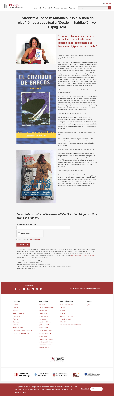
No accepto (85, 389)
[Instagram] (28, 289)
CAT (104, 3)
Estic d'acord (96, 389)
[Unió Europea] (92, 375)
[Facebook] (15, 289)
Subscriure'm (23, 245)
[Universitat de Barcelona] (60, 375)
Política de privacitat (34, 239)
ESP (107, 3)
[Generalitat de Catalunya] (22, 375)
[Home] (13, 5)
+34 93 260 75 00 (76, 288)
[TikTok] (41, 289)
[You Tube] (24, 289)
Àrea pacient (47, 8)
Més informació (20, 392)
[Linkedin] (33, 289)
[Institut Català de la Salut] (41, 375)
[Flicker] (37, 289)
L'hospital (37, 8)
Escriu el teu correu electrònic (26, 224)
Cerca (109, 7)
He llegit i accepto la (29, 239)
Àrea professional (60, 8)
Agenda (72, 8)
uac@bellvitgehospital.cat (92, 288)
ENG (110, 3)
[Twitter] (19, 289)
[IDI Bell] (76, 375)
